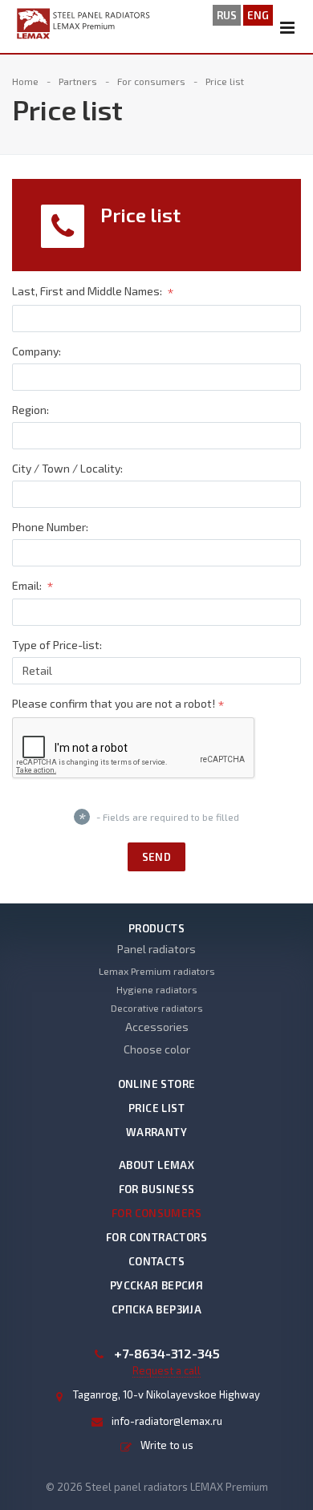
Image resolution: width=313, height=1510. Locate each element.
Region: (30, 409)
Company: (36, 351)
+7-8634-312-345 (167, 1353)
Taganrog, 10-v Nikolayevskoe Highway (166, 1394)
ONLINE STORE (157, 1084)
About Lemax (156, 1165)
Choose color (157, 1049)
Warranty (156, 1132)
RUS (227, 15)
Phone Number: (50, 527)
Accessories (157, 1026)
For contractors (156, 1237)
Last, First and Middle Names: (93, 292)
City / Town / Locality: (67, 468)
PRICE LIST (156, 1108)
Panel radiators (156, 949)
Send (157, 856)
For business (157, 1189)
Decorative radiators (157, 1007)
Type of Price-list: (57, 644)
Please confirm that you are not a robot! (118, 704)
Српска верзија (156, 1309)
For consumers (156, 1213)
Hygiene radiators (156, 989)
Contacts (156, 1261)
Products (156, 928)
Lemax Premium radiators (157, 970)
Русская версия (156, 1285)
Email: (33, 586)
